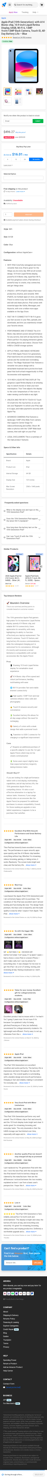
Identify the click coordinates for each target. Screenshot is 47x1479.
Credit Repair (8, 1329)
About (5, 1312)
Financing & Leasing (11, 1322)
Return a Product (10, 1364)
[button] (10, 5)
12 (16, 159)
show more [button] (30, 865)
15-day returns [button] (14, 191)
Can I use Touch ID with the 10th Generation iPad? (19, 537)
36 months (36, 159)
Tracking (25, 12)
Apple (3, 18)
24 (25, 159)
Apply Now (13, 12)
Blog (5, 1333)
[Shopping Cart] (42, 5)
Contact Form (8, 1384)
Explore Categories (10, 1326)
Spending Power (9, 1360)
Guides (6, 1336)
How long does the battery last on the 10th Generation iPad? (21, 528)
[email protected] (13, 1387)
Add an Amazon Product (13, 1367)
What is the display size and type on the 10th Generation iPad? (22, 511)
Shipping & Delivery (10, 1315)
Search (25, 5)
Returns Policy (9, 1319)
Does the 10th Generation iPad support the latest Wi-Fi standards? (22, 520)
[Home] (4, 5)
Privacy (6, 1347)
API (4, 1400)
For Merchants (9, 1403)
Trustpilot (7, 1340)
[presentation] (40, 566)
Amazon (18, 1253)
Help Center (8, 1371)
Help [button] (35, 12)
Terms (5, 1343)
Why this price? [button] (20, 132)
